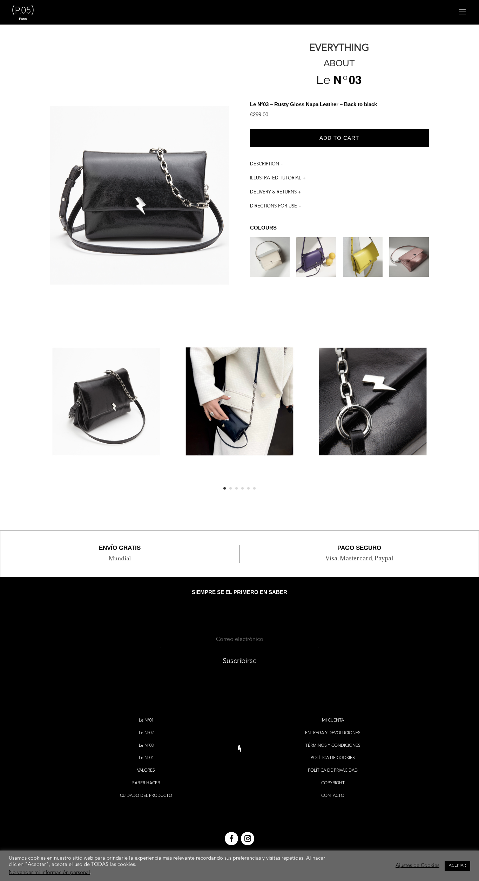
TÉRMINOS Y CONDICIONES (332, 746)
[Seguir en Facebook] (231, 838)
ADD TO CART (339, 138)
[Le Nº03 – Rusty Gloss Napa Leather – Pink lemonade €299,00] (409, 261)
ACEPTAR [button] (457, 866)
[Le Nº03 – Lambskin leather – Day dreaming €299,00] (270, 261)
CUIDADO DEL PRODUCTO (146, 796)
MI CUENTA (333, 720)
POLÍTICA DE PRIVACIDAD (333, 771)
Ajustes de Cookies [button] (417, 865)
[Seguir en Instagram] (247, 838)
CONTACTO (332, 796)
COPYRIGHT (333, 783)
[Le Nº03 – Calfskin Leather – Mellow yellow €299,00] (363, 261)
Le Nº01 (146, 720)
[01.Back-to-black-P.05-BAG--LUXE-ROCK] (239, 500)
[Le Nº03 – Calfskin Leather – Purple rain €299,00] (316, 261)
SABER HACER (146, 783)
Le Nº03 (146, 746)
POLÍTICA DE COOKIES (333, 758)
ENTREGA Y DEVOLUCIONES (332, 733)
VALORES (146, 771)
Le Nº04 (146, 758)
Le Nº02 (146, 733)
